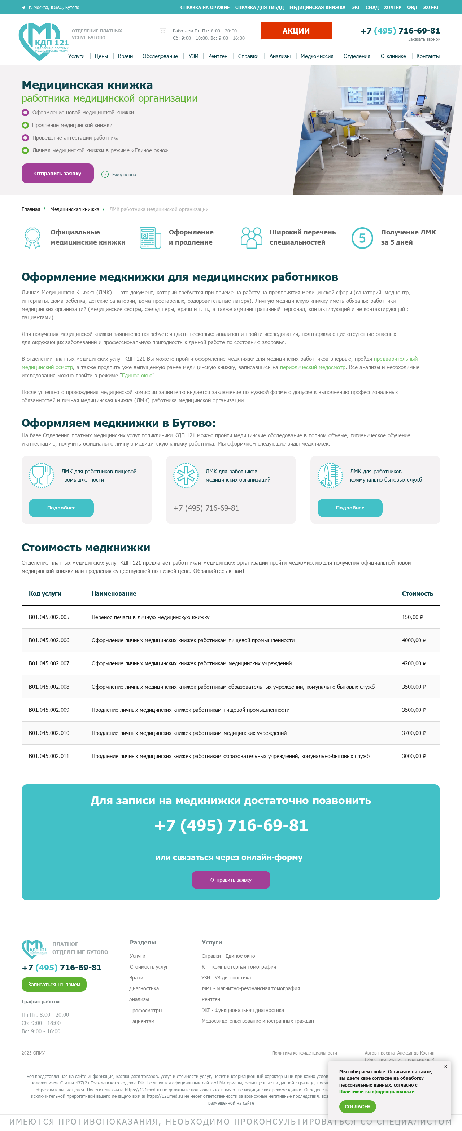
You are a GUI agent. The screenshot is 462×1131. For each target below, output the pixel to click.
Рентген (217, 56)
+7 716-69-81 (400, 30)
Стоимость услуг (149, 967)
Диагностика (144, 988)
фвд (412, 7)
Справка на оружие (205, 7)
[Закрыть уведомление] (445, 1066)
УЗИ (194, 56)
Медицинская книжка (317, 7)
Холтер (392, 7)
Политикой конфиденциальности (377, 1091)
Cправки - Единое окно (228, 956)
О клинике (393, 56)
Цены (101, 56)
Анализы (280, 56)
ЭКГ (356, 7)
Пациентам (141, 1021)
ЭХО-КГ (431, 7)
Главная (31, 209)
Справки (248, 56)
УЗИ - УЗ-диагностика (226, 977)
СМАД (372, 7)
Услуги (76, 56)
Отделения (357, 56)
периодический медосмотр (312, 367)
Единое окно (137, 375)
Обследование (160, 56)
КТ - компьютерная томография (239, 967)
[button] (424, 38)
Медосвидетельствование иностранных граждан (258, 1021)
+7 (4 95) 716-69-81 (206, 507)
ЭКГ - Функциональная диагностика (243, 1010)
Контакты (428, 56)
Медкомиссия (317, 56)
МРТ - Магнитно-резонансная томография (251, 988)
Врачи (125, 56)
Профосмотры (145, 1010)
